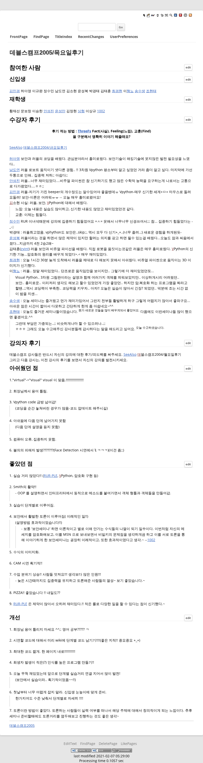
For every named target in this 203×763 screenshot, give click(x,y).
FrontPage (18, 36)
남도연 (14, 169)
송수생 (140, 90)
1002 (101, 111)
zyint (25, 248)
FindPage (41, 36)
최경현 (117, 90)
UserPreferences (124, 36)
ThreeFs (84, 131)
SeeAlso (15, 147)
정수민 (14, 221)
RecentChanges (91, 36)
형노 (130, 90)
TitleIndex (63, 36)
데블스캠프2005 (22, 725)
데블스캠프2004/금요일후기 (45, 147)
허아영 (14, 158)
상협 (81, 111)
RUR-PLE (50, 475)
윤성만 (60, 111)
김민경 (14, 90)
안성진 (49, 111)
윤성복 (14, 237)
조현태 (151, 90)
